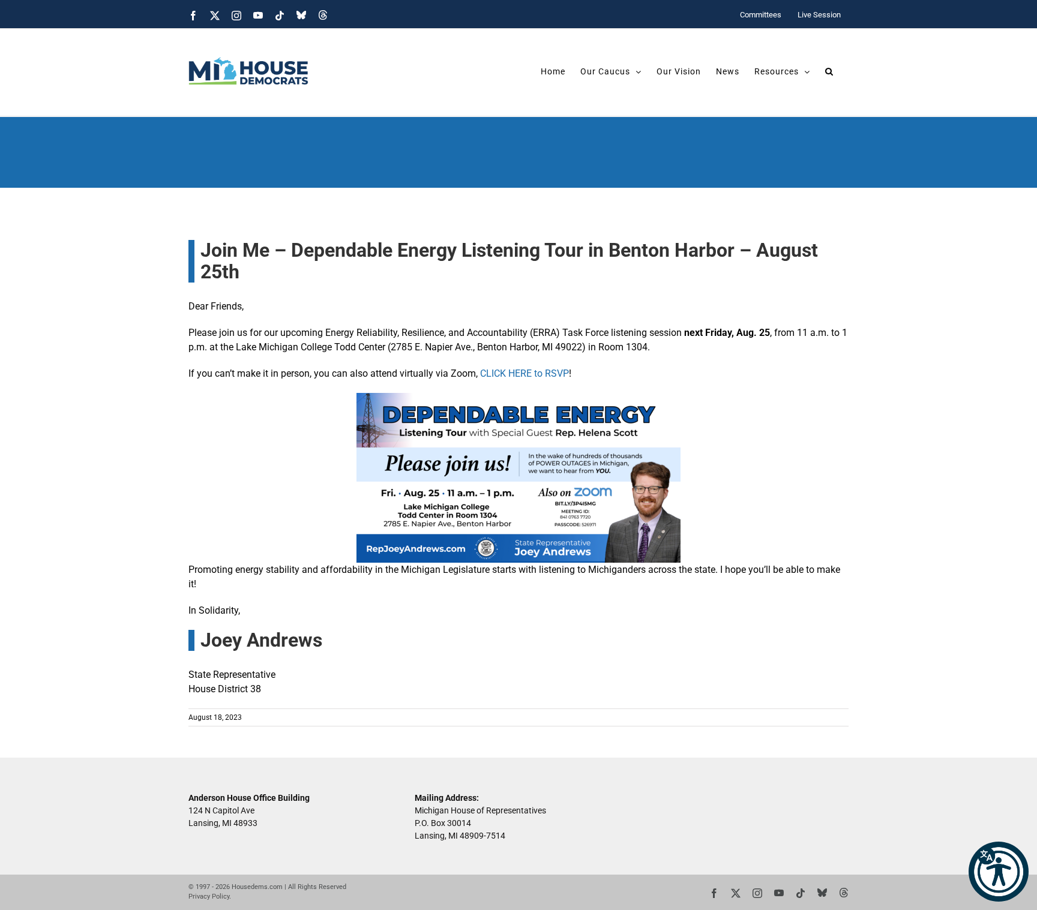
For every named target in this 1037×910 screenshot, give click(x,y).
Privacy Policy (208, 896)
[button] (999, 872)
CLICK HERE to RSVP (524, 373)
